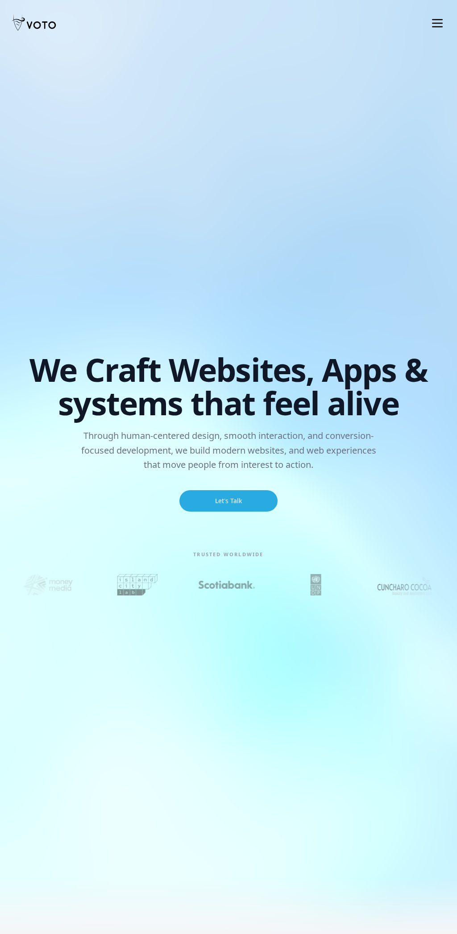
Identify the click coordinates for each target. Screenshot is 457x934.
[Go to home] (34, 23)
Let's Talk (228, 500)
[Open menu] (437, 23)
